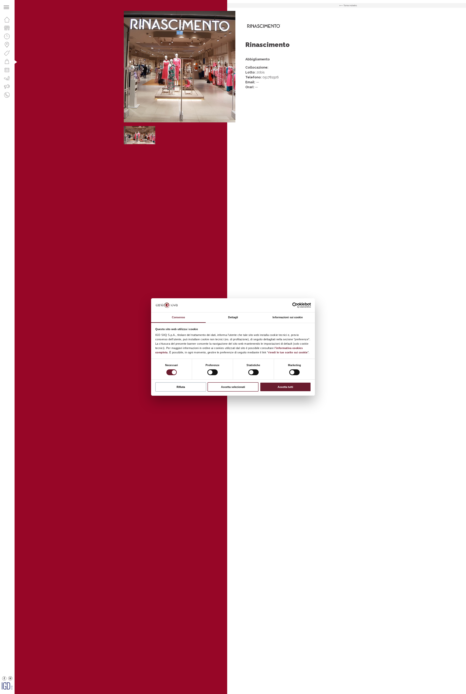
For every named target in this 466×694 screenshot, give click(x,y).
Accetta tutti (285, 386)
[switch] (212, 372)
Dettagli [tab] (233, 317)
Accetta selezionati (233, 386)
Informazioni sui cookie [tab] (288, 317)
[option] (179, 66)
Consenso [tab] (178, 317)
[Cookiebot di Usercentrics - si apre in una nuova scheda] (295, 305)
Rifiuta (181, 386)
